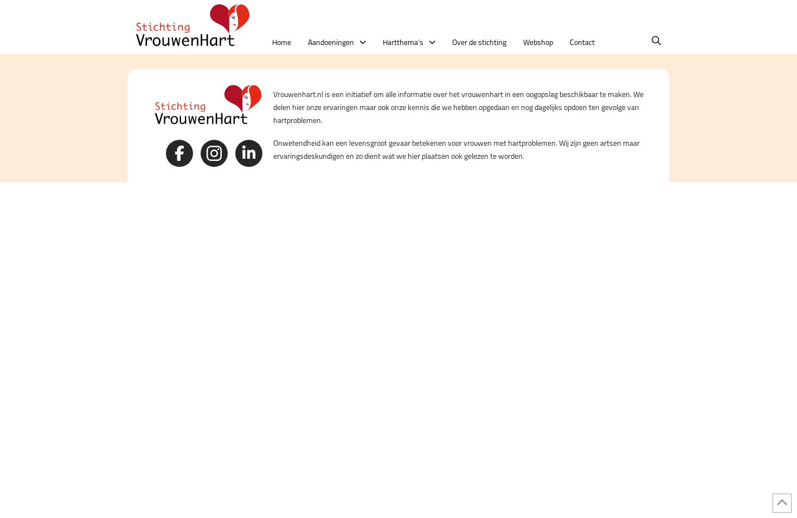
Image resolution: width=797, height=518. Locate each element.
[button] (656, 41)
